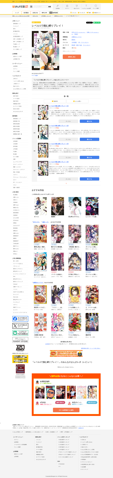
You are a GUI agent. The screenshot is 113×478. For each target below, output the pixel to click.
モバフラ (15, 310)
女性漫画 (15, 141)
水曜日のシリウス (38, 282)
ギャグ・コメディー (18, 164)
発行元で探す (16, 109)
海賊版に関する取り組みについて (20, 353)
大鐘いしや (45, 222)
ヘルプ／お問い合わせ (18, 81)
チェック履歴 (16, 71)
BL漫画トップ (16, 46)
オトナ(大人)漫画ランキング (66, 457)
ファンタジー (86, 45)
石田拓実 (15, 202)
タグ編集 (35, 75)
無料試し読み (72, 57)
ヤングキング (16, 302)
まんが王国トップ (18, 432)
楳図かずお (16, 207)
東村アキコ (16, 246)
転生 (81, 45)
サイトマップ (85, 469)
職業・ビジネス (17, 167)
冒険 (77, 45)
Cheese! (15, 284)
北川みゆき (16, 220)
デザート (15, 304)
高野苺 (14, 238)
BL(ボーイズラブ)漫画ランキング (67, 454)
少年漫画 (15, 149)
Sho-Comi (15, 297)
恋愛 (14, 159)
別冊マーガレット (17, 286)
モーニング (16, 294)
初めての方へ (16, 86)
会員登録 (15, 66)
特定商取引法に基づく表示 (88, 464)
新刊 (90, 12)
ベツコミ (15, 289)
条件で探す (16, 96)
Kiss (14, 276)
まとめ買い (78, 101)
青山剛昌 (15, 194)
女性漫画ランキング (64, 442)
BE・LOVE (16, 261)
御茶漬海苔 (16, 212)
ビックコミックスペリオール (20, 312)
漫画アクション (17, 307)
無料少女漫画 (16, 126)
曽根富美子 (16, 235)
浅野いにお (16, 197)
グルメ (14, 185)
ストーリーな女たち (18, 263)
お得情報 (16, 456)
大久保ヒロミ (16, 210)
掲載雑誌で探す (17, 103)
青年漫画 (15, 146)
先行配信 (26, 12)
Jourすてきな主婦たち (18, 292)
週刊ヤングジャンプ (18, 281)
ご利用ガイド (16, 83)
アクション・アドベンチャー (20, 177)
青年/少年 (44, 12)
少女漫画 (15, 143)
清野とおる (16, 233)
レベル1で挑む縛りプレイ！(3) (59, 144)
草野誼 (14, 223)
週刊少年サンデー (17, 299)
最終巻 (56, 101)
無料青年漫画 (16, 129)
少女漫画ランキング (64, 444)
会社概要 (84, 467)
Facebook (62, 464)
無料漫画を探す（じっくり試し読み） (91, 348)
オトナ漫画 (16, 156)
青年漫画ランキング (64, 447)
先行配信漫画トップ (18, 36)
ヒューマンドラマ (17, 161)
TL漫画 (15, 151)
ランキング (82, 12)
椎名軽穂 (15, 228)
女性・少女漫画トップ (18, 39)
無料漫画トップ (17, 23)
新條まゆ (15, 230)
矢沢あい (15, 253)
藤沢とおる (16, 248)
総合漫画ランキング (64, 439)
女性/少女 (35, 12)
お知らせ (15, 78)
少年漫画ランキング (64, 449)
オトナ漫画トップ (17, 49)
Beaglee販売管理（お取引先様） (89, 457)
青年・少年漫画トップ (18, 41)
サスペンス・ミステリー (19, 169)
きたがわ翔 (16, 217)
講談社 (73, 39)
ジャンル (74, 12)
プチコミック (16, 266)
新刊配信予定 (16, 31)
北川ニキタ (79, 32)
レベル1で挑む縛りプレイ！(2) (59, 125)
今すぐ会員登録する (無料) (66, 410)
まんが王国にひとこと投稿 (19, 88)
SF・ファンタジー (17, 182)
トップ (17, 12)
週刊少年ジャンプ (17, 271)
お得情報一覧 (16, 59)
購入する (89, 121)
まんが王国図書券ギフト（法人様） (90, 454)
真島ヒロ (15, 251)
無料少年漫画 (16, 131)
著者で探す (16, 101)
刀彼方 (76, 34)
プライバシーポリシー (87, 462)
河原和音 (15, 215)
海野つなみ (16, 205)
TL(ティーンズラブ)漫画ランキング (68, 452)
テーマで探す (16, 98)
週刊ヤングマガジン (18, 268)
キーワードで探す (17, 106)
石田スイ (15, 199)
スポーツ (15, 174)
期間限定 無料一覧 (17, 134)
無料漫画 (55, 12)
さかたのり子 (16, 225)
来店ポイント (97, 12)
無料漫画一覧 (16, 121)
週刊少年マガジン (17, 279)
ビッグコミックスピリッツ (19, 274)
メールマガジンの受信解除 (20, 444)
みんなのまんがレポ (18, 111)
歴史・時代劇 (16, 172)
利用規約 (84, 459)
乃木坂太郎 (16, 243)
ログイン (15, 68)
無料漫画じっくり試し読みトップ (34, 432)
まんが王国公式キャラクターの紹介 (90, 452)
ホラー (14, 179)
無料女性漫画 (16, 123)
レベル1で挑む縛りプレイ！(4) (59, 162)
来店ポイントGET (17, 56)
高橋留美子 (16, 241)
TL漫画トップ (16, 44)
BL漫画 (15, 154)
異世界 (73, 45)
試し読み (68, 121)
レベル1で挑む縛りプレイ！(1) (59, 106)
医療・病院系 (16, 187)
